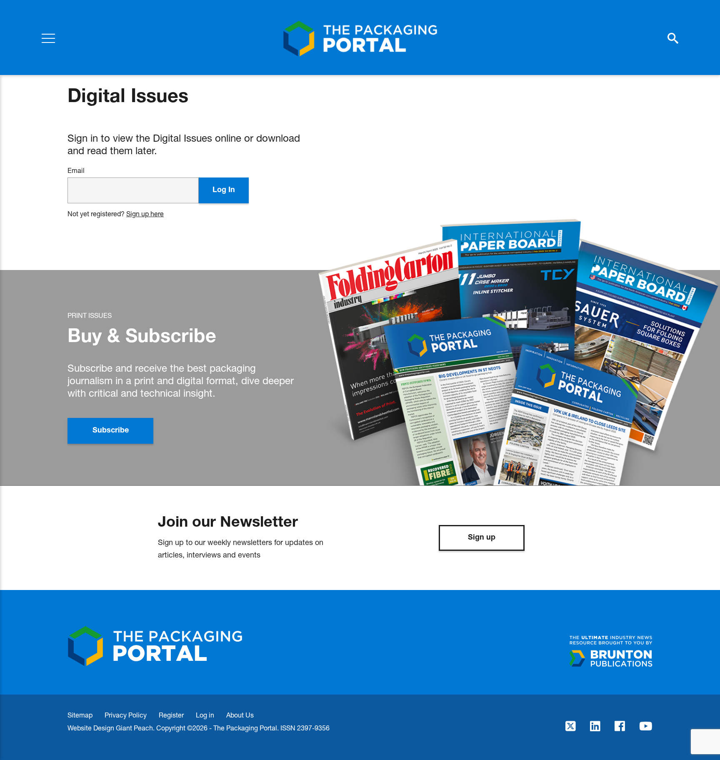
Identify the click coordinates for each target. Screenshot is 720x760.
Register (171, 715)
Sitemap (80, 715)
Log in (205, 715)
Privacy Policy (126, 715)
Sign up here (145, 214)
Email (76, 170)
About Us (240, 715)
